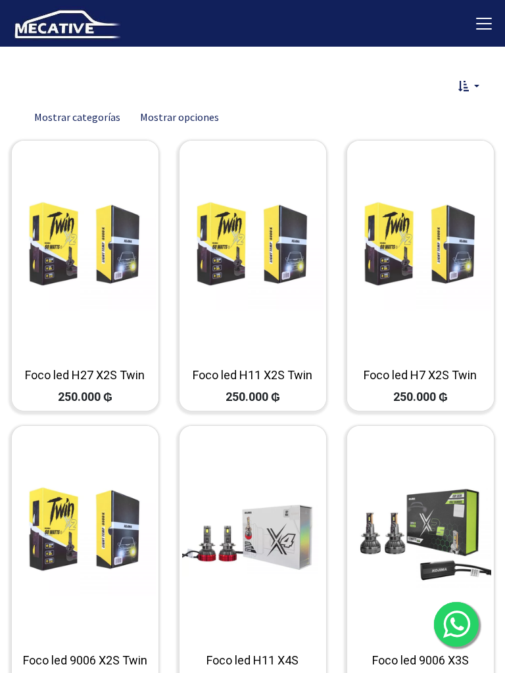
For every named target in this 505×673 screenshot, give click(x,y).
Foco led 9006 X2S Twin (85, 660)
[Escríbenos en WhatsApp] (456, 624)
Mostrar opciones (179, 117)
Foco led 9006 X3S (420, 660)
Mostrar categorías (77, 117)
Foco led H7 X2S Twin (420, 375)
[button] (468, 86)
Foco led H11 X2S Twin (252, 375)
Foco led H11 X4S (252, 660)
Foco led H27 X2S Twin (85, 375)
